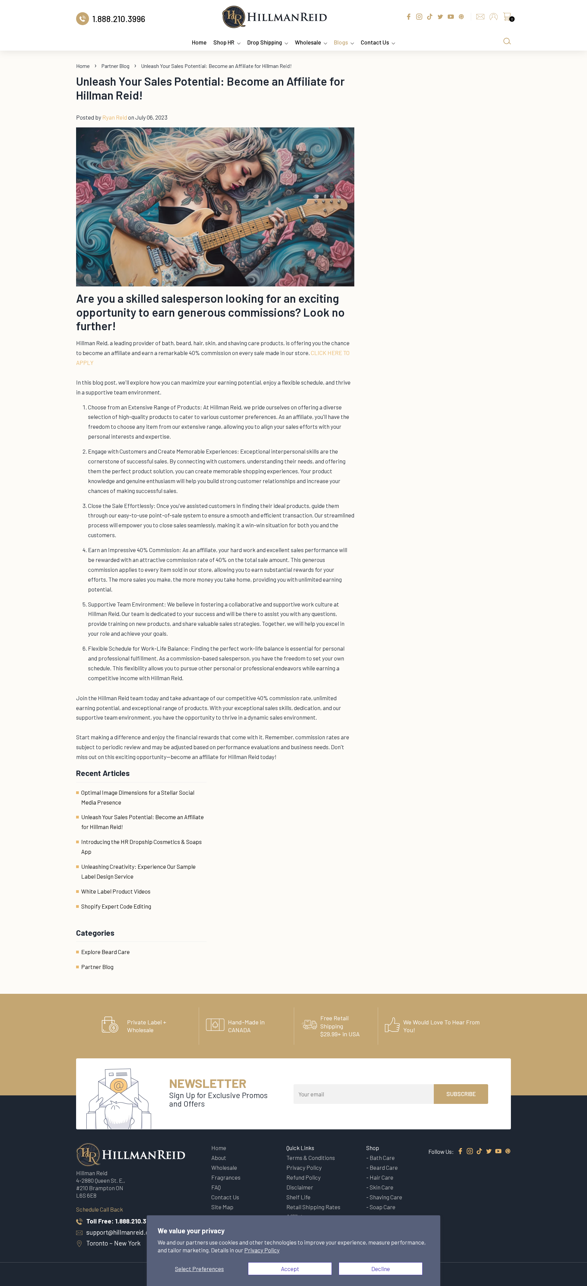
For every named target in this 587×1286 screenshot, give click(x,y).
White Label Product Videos (115, 891)
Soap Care (382, 1206)
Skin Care (381, 1187)
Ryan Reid (114, 117)
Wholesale (308, 42)
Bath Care (382, 1157)
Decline (380, 1268)
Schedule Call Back (99, 1209)
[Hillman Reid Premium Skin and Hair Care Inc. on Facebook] (460, 1151)
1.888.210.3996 (136, 1221)
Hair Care (381, 1177)
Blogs (341, 42)
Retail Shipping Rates (313, 1206)
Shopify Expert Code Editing (116, 906)
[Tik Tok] (479, 1151)
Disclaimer (299, 1187)
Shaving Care (386, 1197)
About (218, 1157)
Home (199, 42)
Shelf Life (298, 1197)
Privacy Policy (262, 1250)
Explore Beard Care (105, 951)
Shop (372, 1147)
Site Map (222, 1206)
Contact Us (375, 42)
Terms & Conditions (310, 1157)
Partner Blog (115, 66)
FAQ (216, 1187)
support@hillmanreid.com (122, 1232)
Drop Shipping (264, 42)
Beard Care (384, 1167)
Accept (290, 1268)
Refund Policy (303, 1177)
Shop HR (223, 42)
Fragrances (226, 1177)
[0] (507, 18)
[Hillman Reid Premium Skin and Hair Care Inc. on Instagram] (470, 1151)
